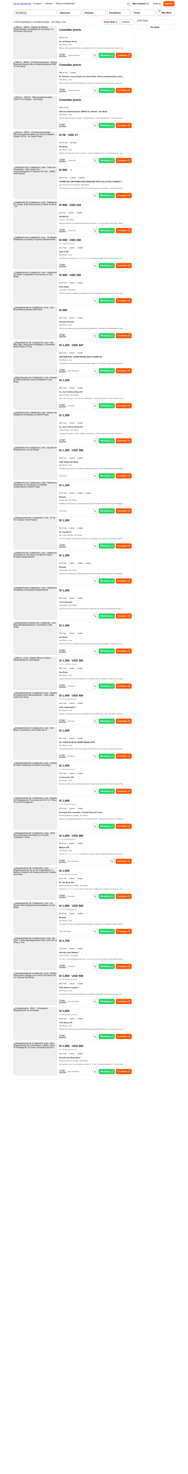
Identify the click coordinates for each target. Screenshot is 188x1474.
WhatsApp (105, 55)
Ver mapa (154, 27)
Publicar (157, 4)
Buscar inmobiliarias (65, 3)
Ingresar (169, 4)
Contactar (122, 55)
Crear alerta (109, 22)
